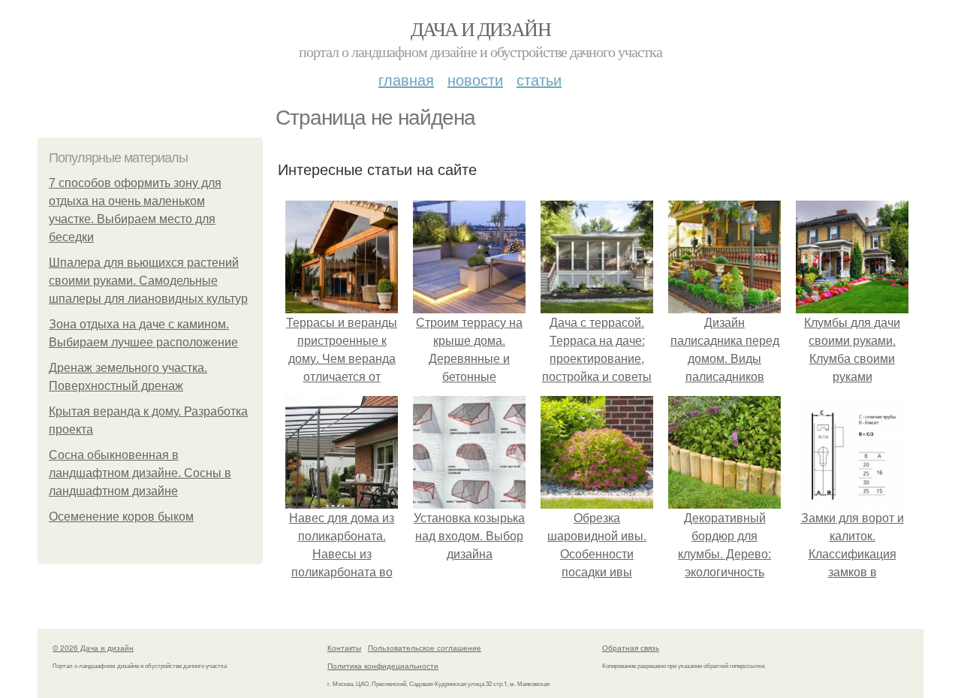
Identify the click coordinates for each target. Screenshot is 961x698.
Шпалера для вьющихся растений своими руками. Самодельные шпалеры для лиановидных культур (148, 280)
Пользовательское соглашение (424, 647)
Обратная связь (630, 647)
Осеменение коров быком (121, 516)
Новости (475, 79)
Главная (406, 79)
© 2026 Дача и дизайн (93, 647)
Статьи (539, 79)
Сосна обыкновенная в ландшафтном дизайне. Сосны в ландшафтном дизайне (140, 473)
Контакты (344, 647)
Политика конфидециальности (382, 665)
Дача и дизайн (480, 28)
